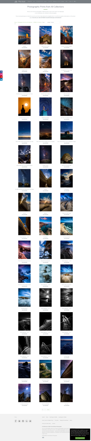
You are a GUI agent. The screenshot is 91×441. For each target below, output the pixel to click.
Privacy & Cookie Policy (46, 423)
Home (47, 417)
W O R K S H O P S (39, 1)
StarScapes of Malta (53, 417)
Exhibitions (55, 1)
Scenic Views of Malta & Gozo (47, 420)
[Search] (73, 1)
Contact (62, 1)
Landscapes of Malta (62, 417)
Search (43, 417)
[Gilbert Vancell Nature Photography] (19, 1)
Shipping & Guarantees (64, 420)
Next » (48, 409)
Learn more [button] (84, 435)
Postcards (57, 420)
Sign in (70, 1)
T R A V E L (50, 1)
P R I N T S (30, 1)
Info (34, 1)
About (45, 1)
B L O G (59, 1)
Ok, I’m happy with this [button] (80, 438)
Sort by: (49, 22)
